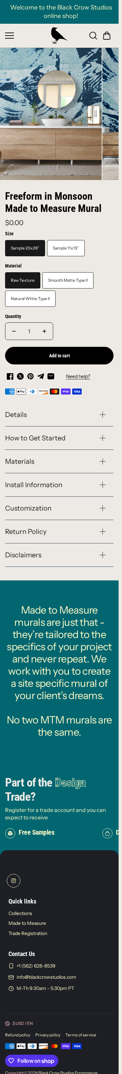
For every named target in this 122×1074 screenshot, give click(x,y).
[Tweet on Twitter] (20, 372)
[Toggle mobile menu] (26, 36)
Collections (20, 910)
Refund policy (17, 1031)
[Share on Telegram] (41, 372)
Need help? (78, 373)
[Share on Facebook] (10, 372)
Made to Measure (27, 919)
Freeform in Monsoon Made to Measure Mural (53, 198)
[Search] (93, 35)
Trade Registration (27, 930)
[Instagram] (13, 877)
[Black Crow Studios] (59, 35)
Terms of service (80, 1031)
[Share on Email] (51, 372)
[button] (107, 35)
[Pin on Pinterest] (30, 372)
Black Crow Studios (56, 1069)
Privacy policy (47, 1031)
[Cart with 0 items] (107, 35)
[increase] (44, 327)
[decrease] (13, 327)
